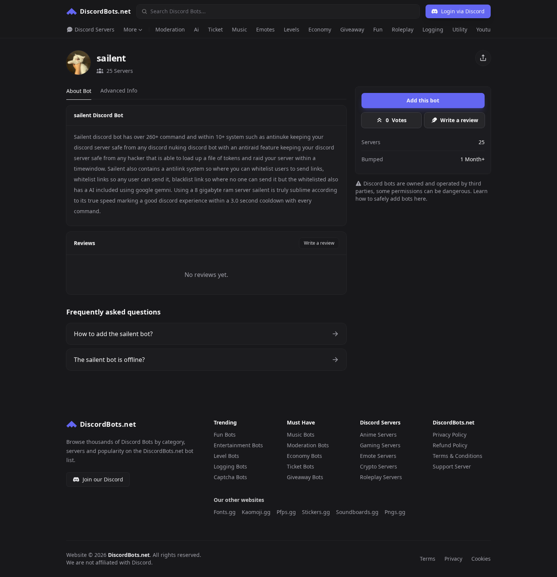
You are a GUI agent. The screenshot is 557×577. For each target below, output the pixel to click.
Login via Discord (463, 11)
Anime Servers (378, 434)
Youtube (486, 29)
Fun (378, 29)
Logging (432, 29)
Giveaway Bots (305, 477)
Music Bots (300, 434)
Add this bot (423, 100)
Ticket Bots (300, 466)
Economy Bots (304, 455)
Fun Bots (225, 434)
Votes (396, 120)
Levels (291, 29)
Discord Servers (93, 29)
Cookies (481, 558)
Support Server (452, 466)
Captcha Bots (230, 477)
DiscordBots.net (129, 554)
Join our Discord (103, 479)
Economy (319, 29)
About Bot (78, 90)
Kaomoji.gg (256, 512)
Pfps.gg (286, 512)
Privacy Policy (449, 434)
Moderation (170, 29)
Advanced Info (118, 90)
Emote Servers (378, 455)
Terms (427, 558)
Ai (196, 29)
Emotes (265, 29)
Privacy (453, 558)
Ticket (215, 29)
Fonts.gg (225, 512)
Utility (459, 29)
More (130, 29)
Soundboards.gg (357, 512)
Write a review (319, 243)
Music (239, 29)
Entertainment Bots (238, 445)
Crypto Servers (378, 466)
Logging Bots (230, 466)
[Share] (483, 58)
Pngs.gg (395, 512)
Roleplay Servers (381, 477)
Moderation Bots (308, 445)
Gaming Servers (380, 445)
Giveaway (352, 29)
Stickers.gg (316, 512)
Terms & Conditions (457, 455)
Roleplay (402, 29)
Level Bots (226, 455)
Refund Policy (450, 445)
